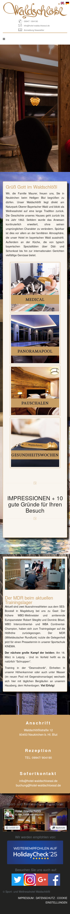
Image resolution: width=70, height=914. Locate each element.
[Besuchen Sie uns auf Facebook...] (35, 819)
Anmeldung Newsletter (34, 29)
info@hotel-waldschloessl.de (37, 25)
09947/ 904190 (42, 757)
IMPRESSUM (26, 898)
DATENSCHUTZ (45, 898)
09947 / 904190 (31, 21)
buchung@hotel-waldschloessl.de (38, 785)
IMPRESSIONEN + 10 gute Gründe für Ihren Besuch (35, 504)
